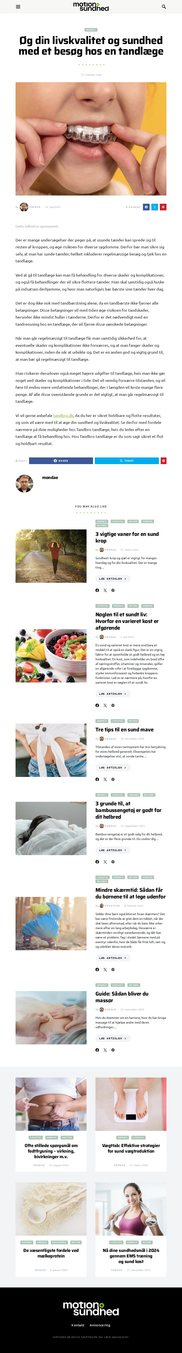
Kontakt (77, 1325)
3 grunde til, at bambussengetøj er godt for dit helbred (128, 810)
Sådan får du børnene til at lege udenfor (130, 893)
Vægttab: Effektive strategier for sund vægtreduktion (131, 1148)
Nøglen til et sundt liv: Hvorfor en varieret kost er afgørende (127, 621)
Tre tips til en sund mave (124, 729)
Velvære (102, 525)
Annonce (91, 29)
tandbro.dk (63, 415)
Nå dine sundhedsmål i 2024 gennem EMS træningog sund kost (131, 1256)
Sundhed (147, 521)
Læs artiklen (110, 578)
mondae (35, 207)
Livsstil (117, 521)
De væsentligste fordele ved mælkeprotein (51, 1253)
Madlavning (59, 1242)
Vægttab (67, 1137)
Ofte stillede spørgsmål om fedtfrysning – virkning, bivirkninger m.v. (51, 1151)
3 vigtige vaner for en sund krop (127, 537)
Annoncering (100, 1325)
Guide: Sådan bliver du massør (121, 997)
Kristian (112, 905)
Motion (133, 521)
